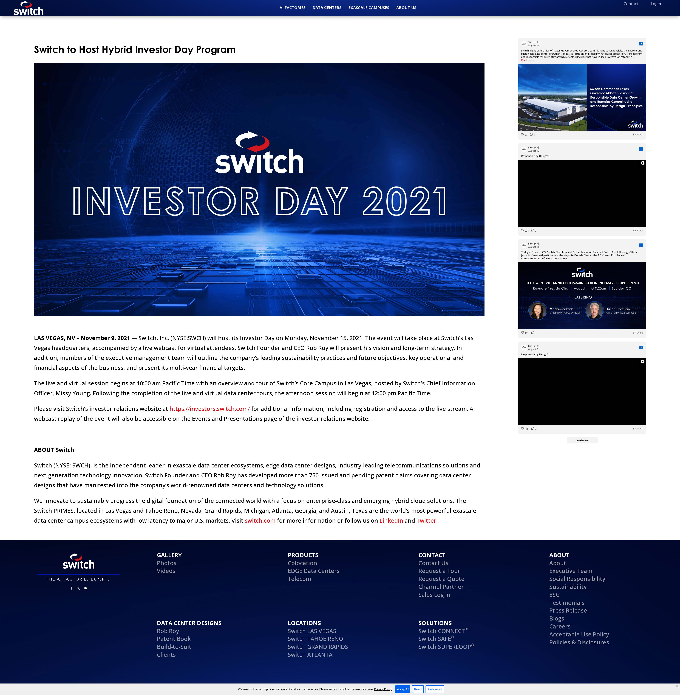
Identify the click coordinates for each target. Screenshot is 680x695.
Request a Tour (439, 571)
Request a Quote (441, 578)
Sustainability (568, 586)
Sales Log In (434, 594)
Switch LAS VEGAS (312, 631)
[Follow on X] (78, 588)
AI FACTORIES (292, 7)
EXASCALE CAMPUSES (368, 7)
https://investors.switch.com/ (209, 408)
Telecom (299, 578)
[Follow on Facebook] (71, 588)
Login (656, 3)
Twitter (426, 520)
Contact (631, 3)
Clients (166, 654)
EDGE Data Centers (313, 571)
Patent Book (174, 638)
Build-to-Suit (174, 646)
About (557, 563)
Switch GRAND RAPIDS (318, 646)
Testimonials (567, 602)
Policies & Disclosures (579, 642)
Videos (166, 571)
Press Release (568, 610)
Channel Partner (441, 586)
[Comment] (531, 333)
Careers (560, 626)
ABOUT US (406, 7)
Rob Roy (168, 631)
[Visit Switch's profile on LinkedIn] (524, 44)
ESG (554, 594)
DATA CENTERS (327, 7)
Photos (166, 563)
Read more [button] (527, 60)
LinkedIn (391, 520)
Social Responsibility (577, 578)
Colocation (302, 563)
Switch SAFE (436, 638)
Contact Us (433, 563)
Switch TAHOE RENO (316, 638)
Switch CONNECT (443, 631)
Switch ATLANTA (310, 654)
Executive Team (570, 571)
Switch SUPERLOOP (446, 646)
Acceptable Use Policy (579, 634)
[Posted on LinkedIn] (641, 44)
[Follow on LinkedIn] (85, 588)
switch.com (260, 520)
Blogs (556, 618)
